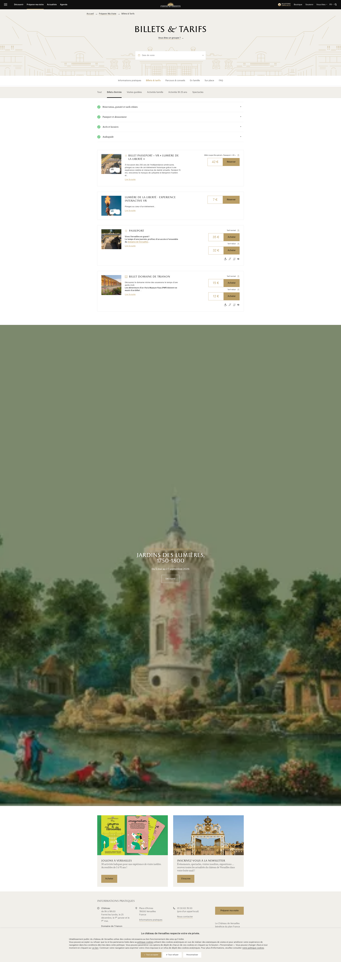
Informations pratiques (129, 80)
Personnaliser (192, 955)
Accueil (90, 14)
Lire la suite (130, 179)
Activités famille (155, 92)
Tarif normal (231, 230)
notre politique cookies (253, 948)
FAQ (221, 80)
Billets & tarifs (153, 80)
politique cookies (145, 942)
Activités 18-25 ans (177, 92)
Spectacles (197, 92)
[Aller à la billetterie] (284, 4)
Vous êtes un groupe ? (169, 38)
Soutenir (309, 5)
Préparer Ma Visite (107, 14)
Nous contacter (185, 917)
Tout (99, 92)
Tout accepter (152, 955)
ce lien (95, 948)
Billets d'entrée (114, 92)
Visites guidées (134, 92)
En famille (195, 80)
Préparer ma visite (35, 5)
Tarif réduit (232, 244)
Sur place (209, 80)
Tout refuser (173, 955)
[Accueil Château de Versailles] (170, 4)
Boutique (298, 5)
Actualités (52, 5)
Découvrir (18, 5)
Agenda (63, 5)
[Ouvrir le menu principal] (5, 4)
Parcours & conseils (175, 80)
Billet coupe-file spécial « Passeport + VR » (220, 155)
